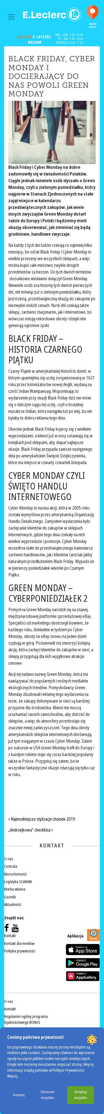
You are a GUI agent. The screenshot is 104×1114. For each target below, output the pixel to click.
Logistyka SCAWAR (18, 881)
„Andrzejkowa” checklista (29, 830)
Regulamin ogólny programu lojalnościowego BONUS (26, 1019)
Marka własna (14, 889)
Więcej (12, 1076)
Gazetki (10, 897)
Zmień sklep (93, 25)
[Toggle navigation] (11, 17)
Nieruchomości (15, 874)
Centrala (10, 866)
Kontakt (10, 936)
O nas (8, 859)
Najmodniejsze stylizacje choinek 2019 (42, 819)
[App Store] (83, 949)
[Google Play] (83, 963)
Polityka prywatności (19, 951)
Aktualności (12, 904)
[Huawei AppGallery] (83, 976)
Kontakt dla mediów (19, 943)
